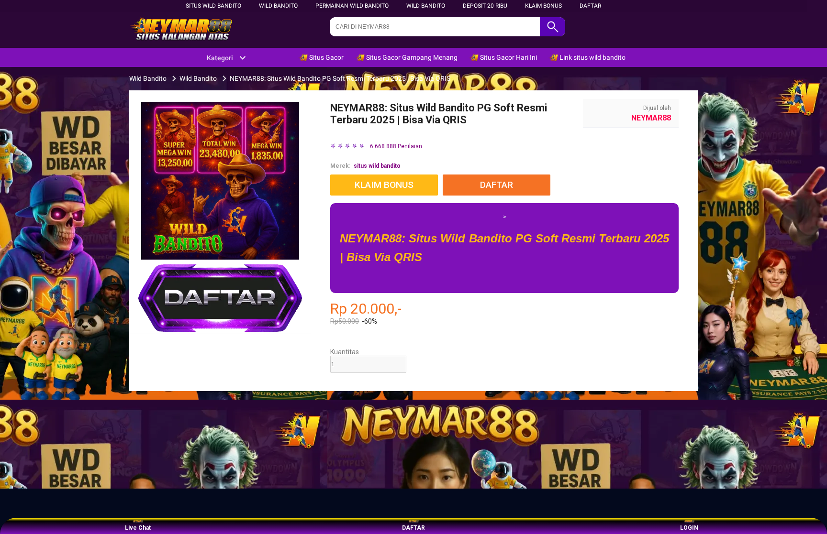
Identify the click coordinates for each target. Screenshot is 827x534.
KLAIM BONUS (543, 5)
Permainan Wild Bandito (352, 5)
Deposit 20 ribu (485, 5)
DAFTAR (590, 5)
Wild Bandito (278, 5)
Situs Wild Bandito (213, 5)
